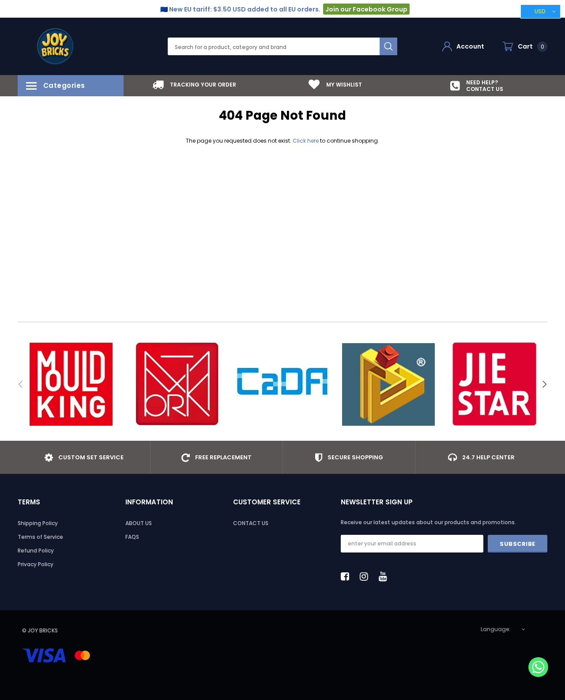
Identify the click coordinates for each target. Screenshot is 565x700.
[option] (194, 84)
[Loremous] (388, 384)
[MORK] (176, 384)
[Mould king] (70, 384)
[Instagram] (366, 576)
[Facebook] (347, 576)
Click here (306, 140)
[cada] (282, 384)
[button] (538, 668)
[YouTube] (385, 576)
